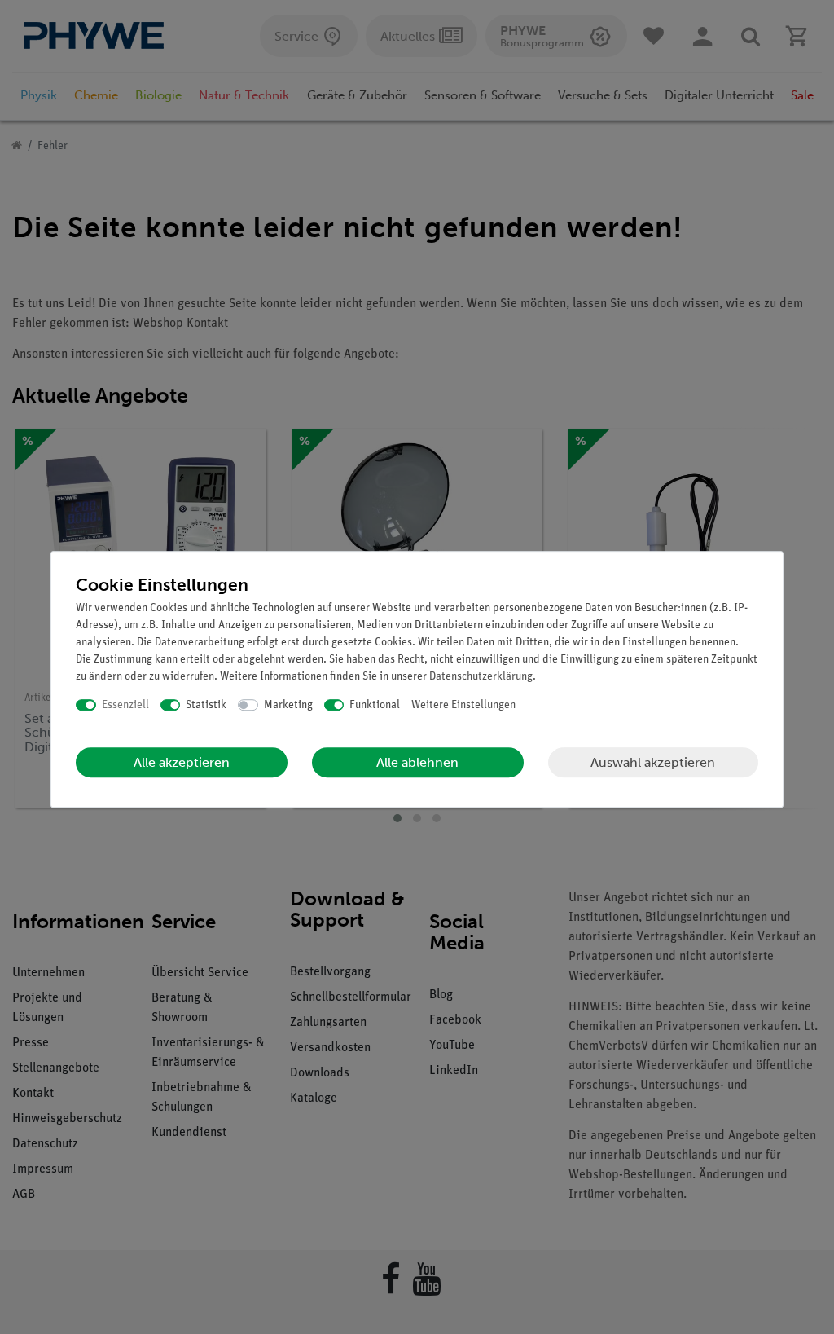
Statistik (206, 705)
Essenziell (125, 705)
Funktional (374, 705)
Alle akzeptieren (182, 762)
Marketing (288, 705)
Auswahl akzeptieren (652, 762)
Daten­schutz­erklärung (481, 677)
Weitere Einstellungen (463, 705)
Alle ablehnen (417, 762)
